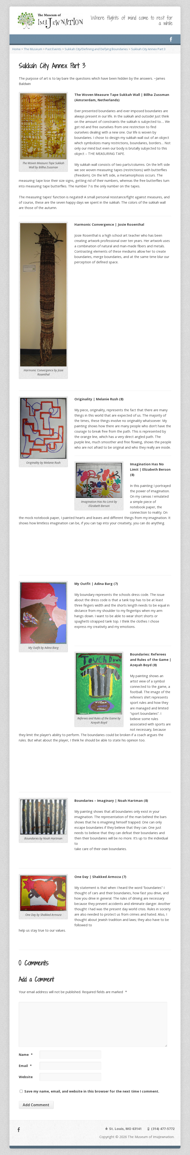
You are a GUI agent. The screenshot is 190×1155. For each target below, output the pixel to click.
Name (26, 1054)
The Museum (33, 49)
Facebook (171, 39)
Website (26, 1077)
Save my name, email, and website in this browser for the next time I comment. (91, 1091)
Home (16, 49)
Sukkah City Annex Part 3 (148, 49)
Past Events (53, 49)
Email (25, 1066)
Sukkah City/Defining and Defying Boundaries (96, 49)
